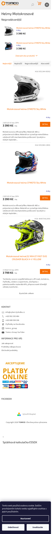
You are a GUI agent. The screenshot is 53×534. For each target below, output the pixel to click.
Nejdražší (18, 63)
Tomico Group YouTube (14, 332)
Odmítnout (13, 527)
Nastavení (26, 518)
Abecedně (45, 63)
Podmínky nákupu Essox (11, 347)
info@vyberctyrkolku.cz (15, 312)
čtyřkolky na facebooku (15, 324)
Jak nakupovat (7, 343)
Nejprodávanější (31, 63)
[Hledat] (32, 4)
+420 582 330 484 (12, 316)
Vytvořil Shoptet (29, 414)
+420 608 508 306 (12, 320)
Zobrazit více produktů (25, 56)
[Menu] (47, 4)
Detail (45, 124)
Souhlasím (37, 527)
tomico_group (11, 328)
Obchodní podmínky (9, 350)
